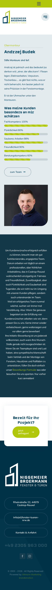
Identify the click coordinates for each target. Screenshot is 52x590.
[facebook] (22, 556)
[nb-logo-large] (14, 11)
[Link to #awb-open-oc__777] (45, 17)
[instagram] (30, 556)
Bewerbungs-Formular (24, 369)
